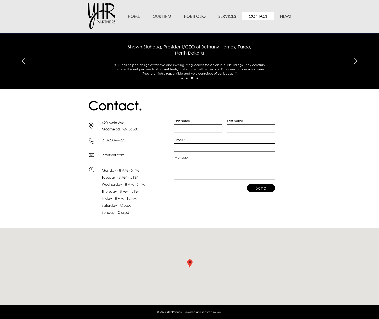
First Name (182, 120)
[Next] (355, 61)
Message (181, 157)
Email (179, 139)
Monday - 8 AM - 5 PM (120, 170)
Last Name (235, 120)
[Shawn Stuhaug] (192, 78)
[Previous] (23, 61)
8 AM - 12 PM (126, 198)
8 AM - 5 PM (128, 177)
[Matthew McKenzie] (187, 78)
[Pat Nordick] (197, 78)
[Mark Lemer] (182, 78)
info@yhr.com (113, 155)
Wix (219, 312)
